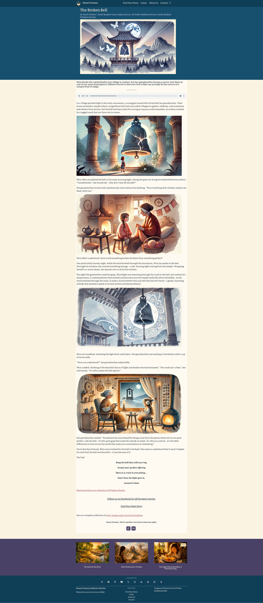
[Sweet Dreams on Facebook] (102, 582)
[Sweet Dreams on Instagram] (154, 582)
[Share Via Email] (134, 528)
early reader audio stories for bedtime (124, 515)
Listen (144, 3)
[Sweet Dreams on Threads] (161, 582)
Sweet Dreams (90, 2)
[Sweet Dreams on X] (128, 582)
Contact (164, 3)
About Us (153, 3)
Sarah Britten (89, 14)
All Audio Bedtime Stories (143, 14)
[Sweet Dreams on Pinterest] (115, 582)
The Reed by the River (92, 567)
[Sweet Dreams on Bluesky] (121, 582)
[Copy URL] (128, 528)
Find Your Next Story (131, 506)
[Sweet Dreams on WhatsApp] (135, 582)
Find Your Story (130, 3)
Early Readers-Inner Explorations (114, 14)
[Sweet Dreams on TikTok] (148, 582)
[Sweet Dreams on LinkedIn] (141, 582)
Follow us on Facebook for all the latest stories (131, 498)
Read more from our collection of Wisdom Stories (101, 490)
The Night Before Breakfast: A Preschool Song (170, 568)
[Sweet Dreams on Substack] (108, 582)
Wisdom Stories (88, 16)
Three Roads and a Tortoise (131, 567)
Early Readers (164, 14)
